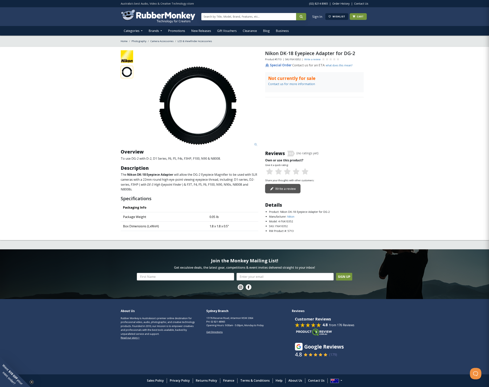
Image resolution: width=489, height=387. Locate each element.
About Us (295, 380)
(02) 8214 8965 (318, 3)
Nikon (290, 216)
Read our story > (130, 337)
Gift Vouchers (227, 31)
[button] (15, 371)
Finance (228, 380)
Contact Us (361, 3)
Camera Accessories (162, 41)
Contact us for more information (291, 84)
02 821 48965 (218, 321)
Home (124, 41)
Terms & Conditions (255, 380)
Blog (266, 31)
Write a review (312, 59)
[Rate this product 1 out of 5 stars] (269, 171)
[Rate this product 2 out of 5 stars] (278, 171)
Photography (139, 41)
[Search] (301, 16)
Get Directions (214, 332)
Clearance (250, 31)
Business (282, 31)
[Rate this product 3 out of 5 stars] (287, 171)
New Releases (201, 31)
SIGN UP (344, 277)
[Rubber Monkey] (158, 22)
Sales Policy (155, 380)
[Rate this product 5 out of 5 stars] (305, 171)
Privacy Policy (180, 380)
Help (279, 380)
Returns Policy (206, 380)
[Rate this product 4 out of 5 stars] (296, 171)
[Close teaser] (32, 382)
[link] (240, 287)
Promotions (176, 31)
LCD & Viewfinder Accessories (195, 41)
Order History (341, 3)
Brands (154, 31)
